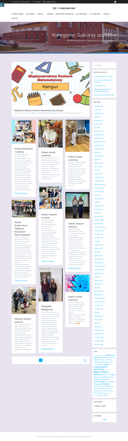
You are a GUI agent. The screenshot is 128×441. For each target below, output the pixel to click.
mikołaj (107, 382)
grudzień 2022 (99, 259)
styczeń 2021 (98, 327)
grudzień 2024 (99, 177)
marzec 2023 (98, 248)
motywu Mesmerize (85, 437)
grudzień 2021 (99, 291)
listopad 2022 (98, 263)
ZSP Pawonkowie (64, 8)
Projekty (106, 14)
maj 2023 (97, 241)
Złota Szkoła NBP (100, 86)
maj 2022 (97, 277)
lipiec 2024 (97, 195)
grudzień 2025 (99, 135)
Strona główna (18, 14)
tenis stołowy (97, 393)
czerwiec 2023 (98, 238)
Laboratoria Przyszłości (101, 379)
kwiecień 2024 (98, 206)
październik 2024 (99, 184)
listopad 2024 (98, 181)
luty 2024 (97, 213)
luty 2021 (97, 323)
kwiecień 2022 (98, 280)
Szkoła (40, 14)
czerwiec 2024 (98, 199)
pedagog (97, 384)
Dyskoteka (103, 362)
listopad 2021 (98, 295)
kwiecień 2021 (98, 316)
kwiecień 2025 (98, 163)
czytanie (96, 360)
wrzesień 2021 (99, 302)
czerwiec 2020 (98, 344)
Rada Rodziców (109, 386)
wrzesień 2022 (99, 270)
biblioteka (110, 355)
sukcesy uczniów (98, 391)
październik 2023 (99, 227)
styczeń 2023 (98, 256)
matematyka (99, 381)
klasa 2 (106, 371)
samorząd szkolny (99, 388)
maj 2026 (97, 117)
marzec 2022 (98, 284)
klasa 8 (106, 377)
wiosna (103, 393)
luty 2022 (97, 288)
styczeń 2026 (98, 131)
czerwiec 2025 (98, 156)
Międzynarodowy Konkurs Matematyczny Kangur (39, 110)
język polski (106, 369)
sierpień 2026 (98, 106)
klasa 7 (101, 377)
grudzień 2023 (99, 220)
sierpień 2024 (98, 192)
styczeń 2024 (98, 216)
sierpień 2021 (98, 305)
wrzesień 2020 (99, 337)
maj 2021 (97, 312)
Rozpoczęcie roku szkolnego (103, 76)
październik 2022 (99, 266)
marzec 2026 (98, 124)
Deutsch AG (103, 360)
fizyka (98, 364)
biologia (109, 357)
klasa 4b (108, 374)
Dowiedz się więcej (21, 193)
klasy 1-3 (112, 377)
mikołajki (111, 382)
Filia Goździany (81, 14)
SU (110, 388)
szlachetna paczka (107, 391)
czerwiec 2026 (98, 113)
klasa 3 (97, 374)
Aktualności (30, 14)
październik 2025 (99, 142)
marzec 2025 (98, 167)
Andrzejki (103, 355)
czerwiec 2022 (98, 273)
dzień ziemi (109, 362)
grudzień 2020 (99, 330)
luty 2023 (97, 252)
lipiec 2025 (97, 152)
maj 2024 (97, 202)
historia (102, 364)
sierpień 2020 (98, 341)
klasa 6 (97, 377)
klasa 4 (104, 375)
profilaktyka (105, 384)
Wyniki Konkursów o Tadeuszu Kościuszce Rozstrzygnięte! (22, 228)
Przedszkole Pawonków (64, 14)
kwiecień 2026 (98, 120)
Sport (107, 388)
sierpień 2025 (98, 149)
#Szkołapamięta (97, 355)
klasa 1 (98, 372)
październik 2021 (99, 298)
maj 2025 (97, 160)
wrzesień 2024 (99, 188)
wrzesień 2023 (99, 231)
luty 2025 (97, 170)
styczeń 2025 (98, 174)
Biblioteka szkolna (100, 357)
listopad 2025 (98, 138)
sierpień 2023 (98, 234)
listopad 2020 (98, 334)
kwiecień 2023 (98, 245)
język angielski (101, 365)
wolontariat (108, 393)
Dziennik (50, 14)
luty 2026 (97, 128)
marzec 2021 (98, 320)
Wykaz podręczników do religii (104, 95)
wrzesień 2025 (99, 145)
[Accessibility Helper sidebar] (2, 5)
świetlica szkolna (103, 395)
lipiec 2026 (97, 110)
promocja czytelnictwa (99, 386)
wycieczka (96, 395)
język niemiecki (100, 368)
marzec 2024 (98, 209)
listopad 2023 (98, 224)
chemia (113, 357)
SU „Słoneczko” (95, 14)
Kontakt (15, 18)
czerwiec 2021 (98, 309)
